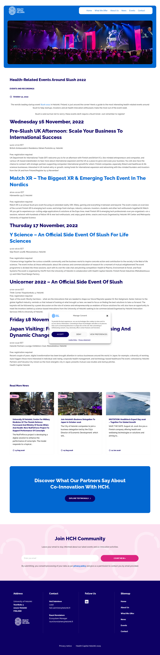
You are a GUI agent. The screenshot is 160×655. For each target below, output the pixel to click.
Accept (60, 334)
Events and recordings (22, 89)
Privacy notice (65, 646)
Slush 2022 (45, 104)
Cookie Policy (73, 340)
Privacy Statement (84, 340)
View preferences (98, 334)
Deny (78, 334)
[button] (107, 316)
